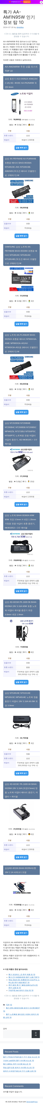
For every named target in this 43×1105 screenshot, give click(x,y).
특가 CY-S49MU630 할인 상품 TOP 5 (23, 977)
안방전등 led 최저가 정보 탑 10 (20, 990)
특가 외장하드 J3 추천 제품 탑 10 (21, 975)
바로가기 (27, 2)
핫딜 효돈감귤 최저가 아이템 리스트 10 (18, 1068)
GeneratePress (32, 1102)
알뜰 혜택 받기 (21, 148)
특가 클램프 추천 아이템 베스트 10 (17, 1064)
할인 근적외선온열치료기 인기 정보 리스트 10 (21, 1057)
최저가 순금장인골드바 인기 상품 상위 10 (19, 1071)
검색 (5, 1029)
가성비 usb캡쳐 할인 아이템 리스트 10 (18, 1061)
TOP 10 (9, 1005)
